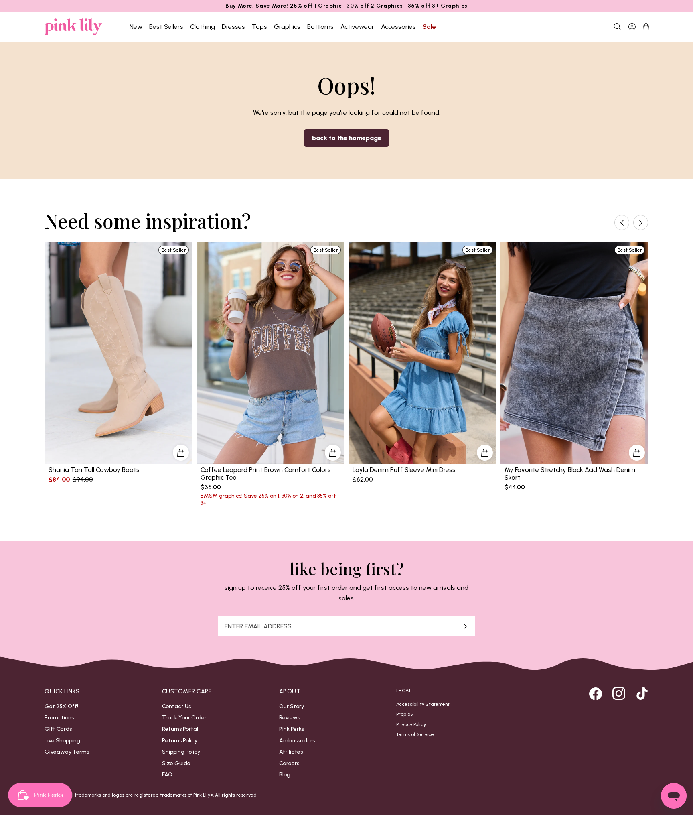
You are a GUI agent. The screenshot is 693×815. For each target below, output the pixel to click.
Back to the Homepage (346, 138)
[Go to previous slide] (621, 222)
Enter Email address (258, 626)
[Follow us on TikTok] (642, 693)
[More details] (181, 453)
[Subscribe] (465, 626)
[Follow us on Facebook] (595, 693)
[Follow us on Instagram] (618, 693)
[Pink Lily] (73, 26)
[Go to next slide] (640, 222)
